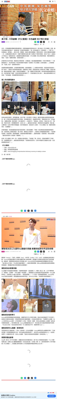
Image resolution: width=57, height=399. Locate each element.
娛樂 (7, 216)
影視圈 (10, 216)
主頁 (4, 36)
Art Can (10, 36)
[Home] (7, 1)
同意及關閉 (51, 396)
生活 (7, 36)
